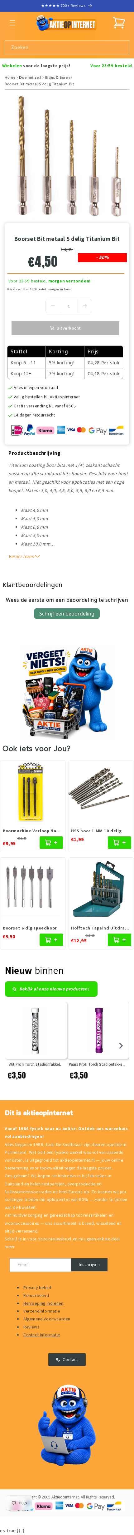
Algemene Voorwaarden (46, 1319)
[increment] (85, 306)
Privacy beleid (37, 1287)
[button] (12, 23)
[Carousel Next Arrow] (121, 1046)
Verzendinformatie (41, 1311)
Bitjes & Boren (57, 77)
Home (10, 77)
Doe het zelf (30, 77)
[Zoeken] (122, 47)
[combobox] (67, 48)
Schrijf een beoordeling (66, 613)
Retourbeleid (36, 1295)
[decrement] (53, 306)
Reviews (31, 1327)
